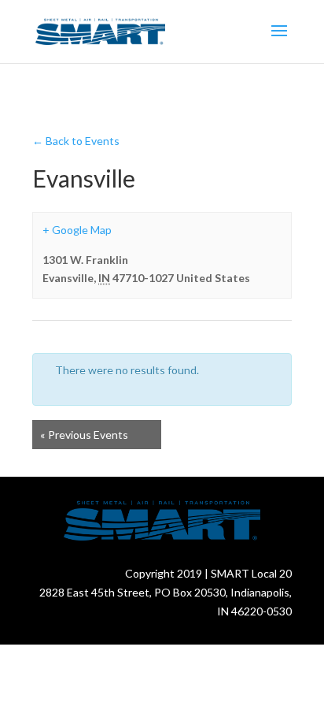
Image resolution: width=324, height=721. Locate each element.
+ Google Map (77, 229)
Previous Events (84, 434)
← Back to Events (76, 140)
